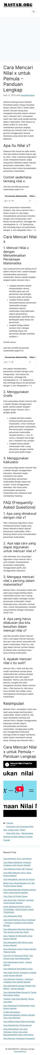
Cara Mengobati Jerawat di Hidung (19, 879)
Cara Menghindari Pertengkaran (17, 1025)
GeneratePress (20, 1051)
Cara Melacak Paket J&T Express (18, 869)
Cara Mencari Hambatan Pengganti (19, 1038)
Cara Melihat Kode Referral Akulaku (19, 1021)
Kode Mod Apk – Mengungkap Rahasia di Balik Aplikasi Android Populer (18, 836)
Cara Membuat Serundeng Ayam (18, 969)
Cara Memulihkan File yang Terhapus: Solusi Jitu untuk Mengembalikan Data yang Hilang (18, 1032)
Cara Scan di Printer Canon (15, 896)
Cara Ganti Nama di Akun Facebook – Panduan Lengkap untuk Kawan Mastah (19, 923)
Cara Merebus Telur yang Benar (17, 859)
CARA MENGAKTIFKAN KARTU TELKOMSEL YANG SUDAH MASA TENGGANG (18, 909)
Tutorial (9, 823)
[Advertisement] (20, 38)
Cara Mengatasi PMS (12, 916)
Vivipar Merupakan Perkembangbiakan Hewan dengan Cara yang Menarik (19, 1015)
